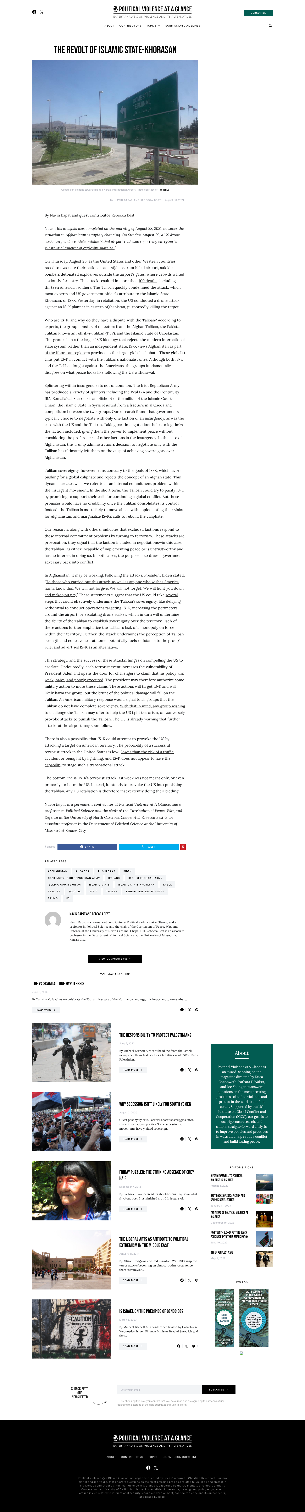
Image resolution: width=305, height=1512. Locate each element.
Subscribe (216, 1389)
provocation (55, 542)
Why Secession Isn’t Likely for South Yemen (155, 1104)
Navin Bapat (60, 215)
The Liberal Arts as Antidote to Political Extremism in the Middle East (153, 1242)
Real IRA (54, 891)
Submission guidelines (182, 25)
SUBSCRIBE (258, 12)
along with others (85, 529)
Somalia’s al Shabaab (70, 398)
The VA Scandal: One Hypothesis (58, 984)
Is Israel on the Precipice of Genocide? (151, 1311)
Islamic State (99, 884)
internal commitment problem (140, 483)
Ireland (114, 878)
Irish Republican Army (160, 385)
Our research (123, 411)
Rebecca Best (122, 215)
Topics (151, 25)
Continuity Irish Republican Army (74, 878)
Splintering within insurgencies (72, 385)
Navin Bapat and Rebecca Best (138, 200)
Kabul (167, 884)
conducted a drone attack (156, 300)
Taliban (112, 891)
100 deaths (148, 280)
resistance (147, 640)
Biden (127, 871)
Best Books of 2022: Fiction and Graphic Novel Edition (228, 1198)
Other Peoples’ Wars (222, 1253)
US (68, 898)
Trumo (53, 898)
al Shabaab (106, 871)
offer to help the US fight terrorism (127, 712)
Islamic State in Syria (82, 405)
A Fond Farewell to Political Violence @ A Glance (227, 1178)
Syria (93, 891)
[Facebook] (34, 12)
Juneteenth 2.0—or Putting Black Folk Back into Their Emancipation (229, 1235)
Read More (44, 1009)
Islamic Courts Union (64, 884)
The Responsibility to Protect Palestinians (155, 1035)
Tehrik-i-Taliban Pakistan (145, 891)
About (109, 25)
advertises (70, 647)
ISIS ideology (106, 339)
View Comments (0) (113, 958)
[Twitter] (42, 12)
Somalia (75, 891)
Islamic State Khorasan (136, 884)
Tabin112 (163, 189)
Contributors (130, 25)
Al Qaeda (82, 871)
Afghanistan (57, 871)
